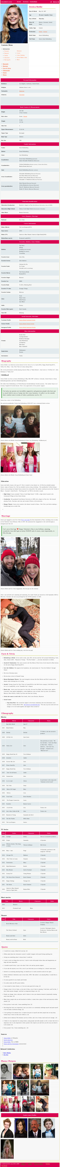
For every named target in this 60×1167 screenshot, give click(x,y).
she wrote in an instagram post (32, 704)
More (18, 59)
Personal (6, 51)
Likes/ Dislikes (21, 55)
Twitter (48, 1163)
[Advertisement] (29, 100)
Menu (56, 2)
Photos (5, 75)
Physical (6, 53)
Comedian (33, 2)
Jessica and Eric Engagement (11, 1043)
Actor (19, 2)
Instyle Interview (8, 1040)
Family (6, 55)
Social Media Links (22, 57)
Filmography (6, 70)
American (21, 91)
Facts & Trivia (7, 68)
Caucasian (21, 94)
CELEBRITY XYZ (6, 2)
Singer (40, 31)
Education (7, 57)
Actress (26, 2)
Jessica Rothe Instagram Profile (27, 327)
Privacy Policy (38, 1163)
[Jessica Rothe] (51, 1079)
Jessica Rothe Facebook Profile (27, 320)
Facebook (4, 1165)
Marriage (5, 66)
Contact (23, 1163)
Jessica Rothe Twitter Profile (26, 323)
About (30, 1163)
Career (18, 53)
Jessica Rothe (7, 1038)
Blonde (25, 116)
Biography (6, 64)
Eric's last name (26, 519)
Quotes (5, 72)
